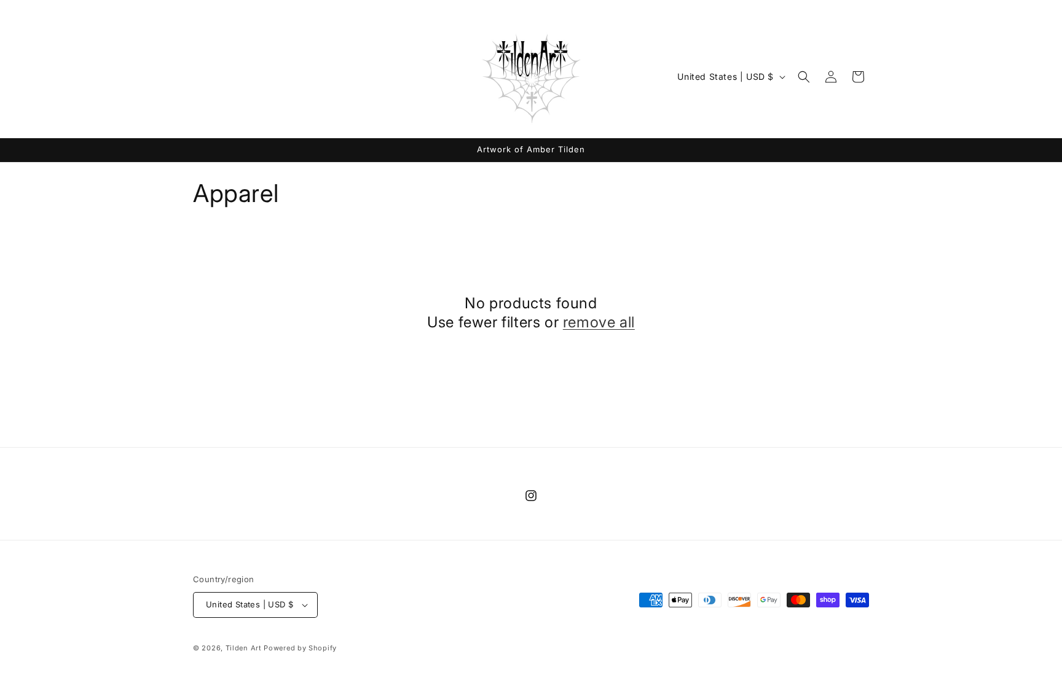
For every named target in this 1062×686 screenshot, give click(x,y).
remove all (599, 322)
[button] (803, 76)
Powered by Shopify (300, 648)
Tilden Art (244, 648)
